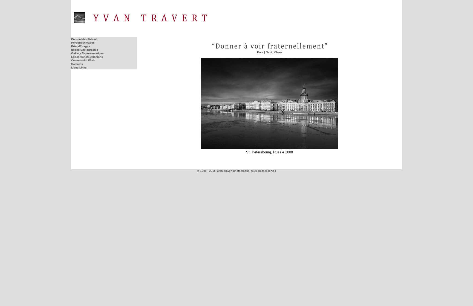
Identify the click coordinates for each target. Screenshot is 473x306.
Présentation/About (84, 39)
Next (269, 52)
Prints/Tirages (80, 46)
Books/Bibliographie (84, 49)
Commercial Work (83, 60)
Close (278, 52)
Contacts (77, 63)
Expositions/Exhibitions (87, 56)
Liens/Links (79, 67)
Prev (260, 52)
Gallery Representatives (87, 53)
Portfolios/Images (83, 42)
